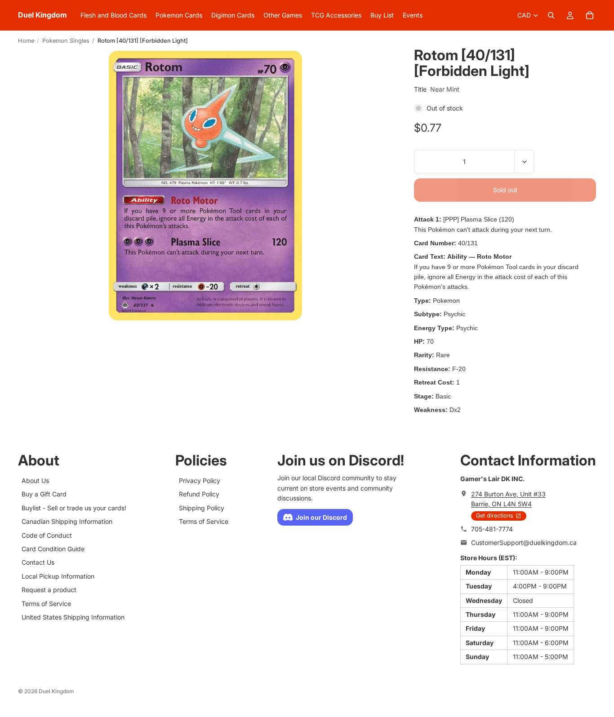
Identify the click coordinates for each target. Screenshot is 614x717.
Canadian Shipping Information (67, 522)
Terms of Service (46, 603)
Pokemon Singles (65, 40)
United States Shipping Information (73, 617)
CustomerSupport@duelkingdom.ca (524, 542)
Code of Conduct (47, 535)
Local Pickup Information (58, 576)
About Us (35, 480)
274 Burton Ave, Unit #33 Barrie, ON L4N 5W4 (508, 499)
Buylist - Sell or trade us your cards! (74, 508)
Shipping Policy (201, 508)
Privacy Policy (199, 480)
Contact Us (38, 563)
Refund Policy (199, 494)
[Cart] (590, 15)
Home (26, 40)
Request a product (49, 589)
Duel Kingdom (56, 691)
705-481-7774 (492, 529)
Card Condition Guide (53, 549)
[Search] (551, 15)
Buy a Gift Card (44, 494)
